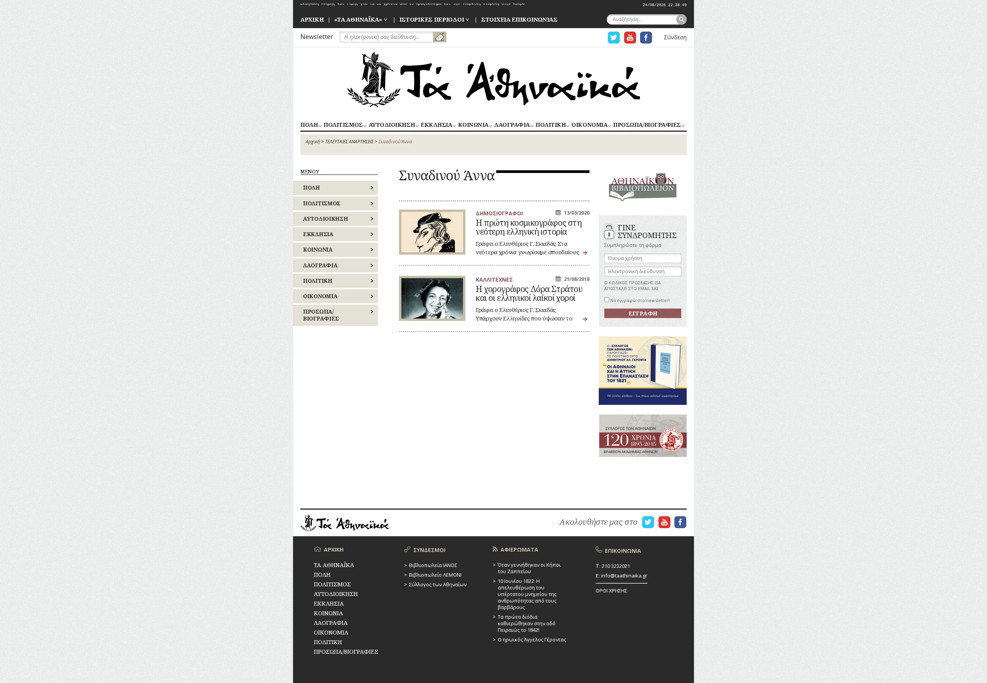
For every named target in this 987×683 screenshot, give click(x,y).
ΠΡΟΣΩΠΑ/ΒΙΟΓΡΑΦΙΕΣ (646, 125)
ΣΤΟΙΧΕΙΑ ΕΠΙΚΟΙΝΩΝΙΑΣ (519, 19)
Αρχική (313, 141)
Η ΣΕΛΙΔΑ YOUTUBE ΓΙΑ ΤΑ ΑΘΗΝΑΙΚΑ (630, 38)
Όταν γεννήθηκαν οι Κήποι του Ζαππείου (529, 568)
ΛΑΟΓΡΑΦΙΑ (512, 125)
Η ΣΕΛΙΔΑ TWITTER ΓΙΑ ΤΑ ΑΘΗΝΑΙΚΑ (614, 38)
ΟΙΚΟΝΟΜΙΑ (589, 125)
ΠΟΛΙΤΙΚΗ (551, 125)
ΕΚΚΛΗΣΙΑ (436, 125)
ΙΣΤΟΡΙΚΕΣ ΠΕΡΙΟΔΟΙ (431, 19)
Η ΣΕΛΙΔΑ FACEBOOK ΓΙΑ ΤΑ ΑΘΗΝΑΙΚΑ (646, 38)
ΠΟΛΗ (309, 125)
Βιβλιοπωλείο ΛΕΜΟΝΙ (435, 574)
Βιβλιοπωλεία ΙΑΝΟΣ (433, 565)
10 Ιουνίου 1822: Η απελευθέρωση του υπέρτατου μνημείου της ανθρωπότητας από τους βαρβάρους (527, 594)
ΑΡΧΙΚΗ (311, 19)
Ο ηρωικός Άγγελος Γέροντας (532, 639)
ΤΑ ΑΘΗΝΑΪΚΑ (493, 79)
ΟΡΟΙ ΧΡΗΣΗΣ (611, 590)
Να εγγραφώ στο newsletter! (639, 300)
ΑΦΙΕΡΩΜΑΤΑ (519, 549)
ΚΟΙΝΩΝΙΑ (473, 125)
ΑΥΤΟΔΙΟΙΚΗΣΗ (392, 125)
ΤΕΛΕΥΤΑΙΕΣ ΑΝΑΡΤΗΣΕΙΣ (349, 141)
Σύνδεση (675, 37)
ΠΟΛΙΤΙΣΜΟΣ (342, 125)
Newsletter (316, 36)
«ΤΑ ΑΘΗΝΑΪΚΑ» (358, 19)
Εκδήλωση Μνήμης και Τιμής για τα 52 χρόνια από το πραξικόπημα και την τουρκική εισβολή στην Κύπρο (412, 5)
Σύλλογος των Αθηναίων (438, 584)
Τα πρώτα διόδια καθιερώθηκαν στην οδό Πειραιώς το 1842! (527, 623)
